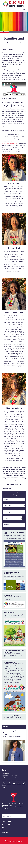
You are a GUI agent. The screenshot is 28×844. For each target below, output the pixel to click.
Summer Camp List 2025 (11, 716)
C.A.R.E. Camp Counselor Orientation (12, 572)
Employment (6, 830)
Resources (5, 832)
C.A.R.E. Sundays (9, 662)
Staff (3, 827)
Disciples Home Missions (15, 840)
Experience (14, 31)
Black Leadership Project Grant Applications (14, 651)
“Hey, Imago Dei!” (9, 612)
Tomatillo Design (19, 841)
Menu (24, 10)
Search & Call (6, 825)
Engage (23, 31)
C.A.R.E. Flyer (8, 595)
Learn (4, 31)
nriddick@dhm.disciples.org (10, 143)
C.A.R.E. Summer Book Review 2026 (14, 533)
